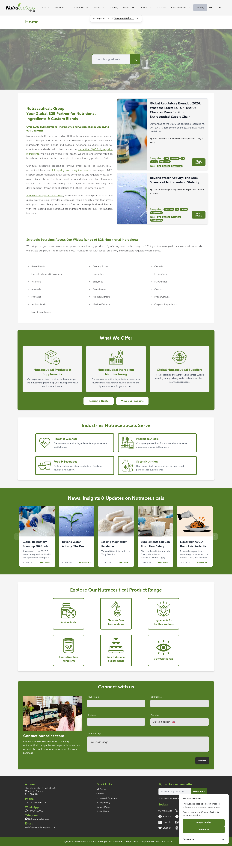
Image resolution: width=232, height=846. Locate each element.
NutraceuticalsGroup (38, 819)
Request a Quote (99, 400)
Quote (143, 7)
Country (200, 7)
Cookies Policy (208, 812)
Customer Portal (180, 7)
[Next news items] (214, 536)
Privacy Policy (103, 802)
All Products (102, 789)
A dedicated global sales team (44, 195)
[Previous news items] (17, 536)
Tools (97, 7)
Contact (161, 7)
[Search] (135, 59)
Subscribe (199, 791)
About (45, 7)
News (126, 7)
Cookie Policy (103, 807)
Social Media (102, 811)
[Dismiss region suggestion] (137, 18)
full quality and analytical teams (71, 170)
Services (79, 7)
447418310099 (35, 810)
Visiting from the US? (113, 18)
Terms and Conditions (107, 798)
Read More (198, 162)
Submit (202, 760)
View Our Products (132, 400)
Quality (114, 7)
